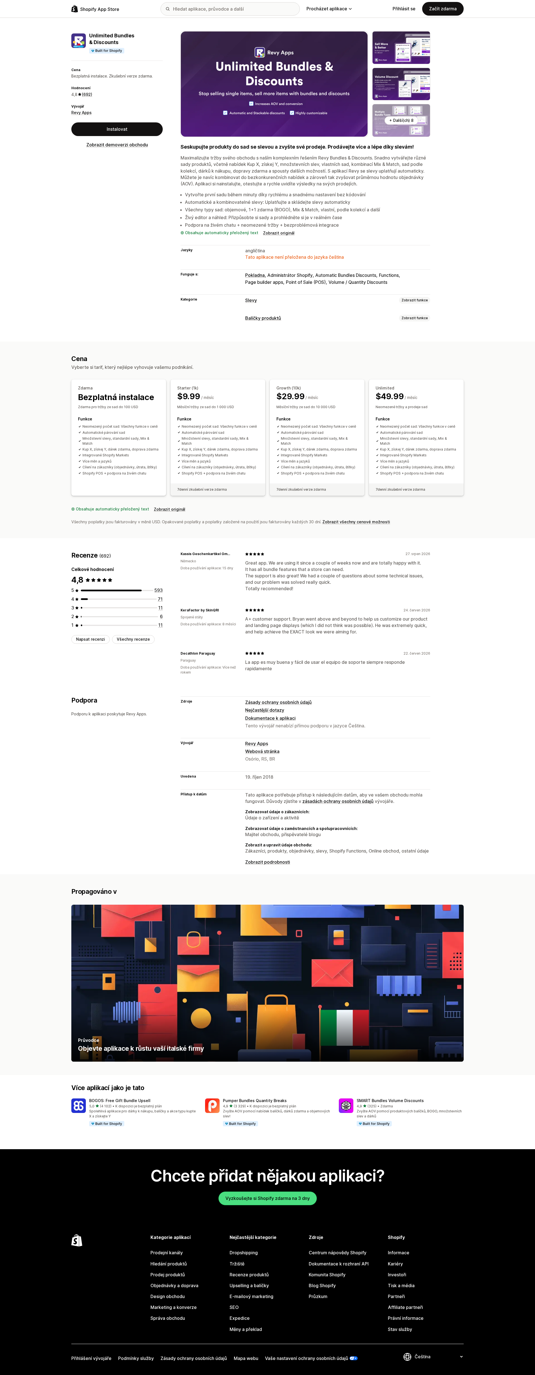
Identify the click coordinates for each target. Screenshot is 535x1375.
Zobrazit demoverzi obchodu (117, 144)
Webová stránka (262, 751)
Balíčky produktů (263, 318)
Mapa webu (246, 1358)
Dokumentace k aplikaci (270, 718)
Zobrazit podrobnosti (267, 862)
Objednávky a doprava (174, 1285)
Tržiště (237, 1264)
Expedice (240, 1318)
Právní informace (406, 1318)
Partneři (396, 1296)
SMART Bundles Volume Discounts (390, 1100)
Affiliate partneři (405, 1307)
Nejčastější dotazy (264, 710)
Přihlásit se (404, 8)
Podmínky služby (136, 1358)
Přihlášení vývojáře (91, 1358)
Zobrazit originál (279, 233)
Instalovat (117, 129)
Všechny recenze (133, 639)
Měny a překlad (246, 1329)
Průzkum (318, 1296)
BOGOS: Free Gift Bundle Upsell (119, 1100)
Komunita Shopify (327, 1274)
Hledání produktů (168, 1264)
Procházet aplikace (327, 8)
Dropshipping (244, 1252)
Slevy (251, 300)
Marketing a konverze (173, 1307)
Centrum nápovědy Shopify (337, 1252)
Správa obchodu (167, 1318)
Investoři (397, 1274)
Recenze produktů (249, 1274)
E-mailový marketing (251, 1296)
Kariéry (395, 1264)
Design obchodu (167, 1296)
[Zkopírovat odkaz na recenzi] (234, 554)
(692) (87, 94)
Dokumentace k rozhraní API (339, 1264)
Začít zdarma (443, 8)
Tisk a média (401, 1285)
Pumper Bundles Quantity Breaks (255, 1100)
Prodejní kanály (166, 1252)
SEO (234, 1307)
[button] (133, 1112)
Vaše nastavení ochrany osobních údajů (306, 1358)
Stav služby (400, 1329)
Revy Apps (81, 112)
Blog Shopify (322, 1285)
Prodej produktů (167, 1274)
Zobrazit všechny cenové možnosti (356, 521)
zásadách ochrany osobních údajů (338, 801)
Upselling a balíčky (249, 1285)
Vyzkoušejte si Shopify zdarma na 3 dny (267, 1198)
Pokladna (255, 275)
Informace (398, 1252)
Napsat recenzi (90, 639)
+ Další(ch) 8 (401, 120)
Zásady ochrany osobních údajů (278, 702)
